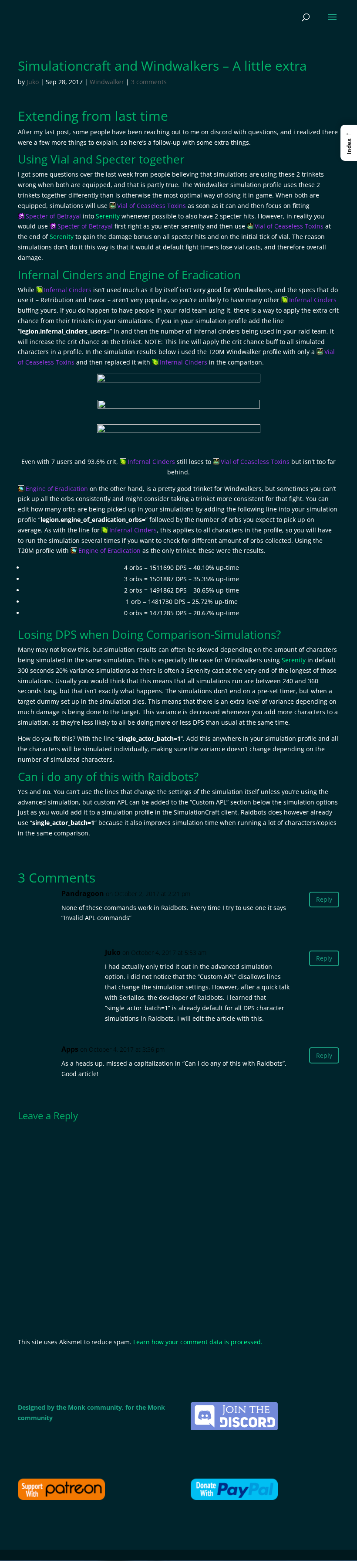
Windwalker (107, 82)
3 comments (149, 82)
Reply (324, 899)
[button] (348, 142)
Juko (33, 82)
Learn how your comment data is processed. (198, 1342)
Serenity (108, 216)
